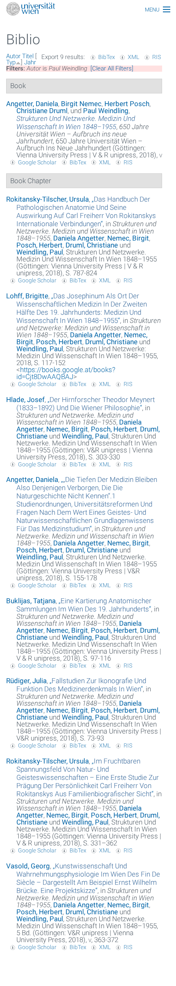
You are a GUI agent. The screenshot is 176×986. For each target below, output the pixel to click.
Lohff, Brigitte (27, 296)
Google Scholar (37, 162)
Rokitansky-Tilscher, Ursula (47, 199)
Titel (28, 56)
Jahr (30, 62)
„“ (86, 211)
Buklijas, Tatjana (31, 601)
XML (133, 57)
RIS (156, 57)
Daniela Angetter (78, 238)
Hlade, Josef (25, 399)
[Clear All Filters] (111, 68)
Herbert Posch (126, 104)
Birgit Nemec (81, 104)
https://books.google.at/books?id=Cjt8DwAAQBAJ (65, 373)
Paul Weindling (106, 111)
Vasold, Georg (28, 866)
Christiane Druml (42, 111)
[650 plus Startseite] (88, 9)
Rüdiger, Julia (26, 681)
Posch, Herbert (39, 245)
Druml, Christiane (91, 245)
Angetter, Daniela (32, 104)
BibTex (106, 57)
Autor (13, 56)
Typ (11, 62)
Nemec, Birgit (128, 238)
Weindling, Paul (39, 252)
